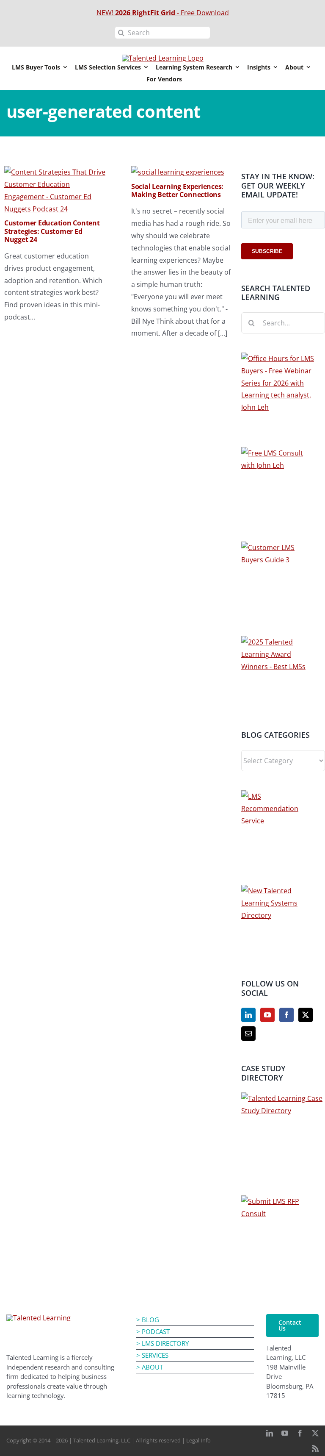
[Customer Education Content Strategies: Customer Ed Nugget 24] (55, 172)
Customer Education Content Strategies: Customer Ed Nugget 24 (52, 231)
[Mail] (248, 1033)
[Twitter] (305, 1015)
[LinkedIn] (248, 1015)
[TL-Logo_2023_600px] (38, 1318)
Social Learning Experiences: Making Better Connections (177, 190)
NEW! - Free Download (162, 12)
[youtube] (284, 1433)
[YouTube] (267, 1015)
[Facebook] (286, 1015)
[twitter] (315, 1433)
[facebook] (300, 1433)
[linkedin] (269, 1433)
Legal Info (198, 1440)
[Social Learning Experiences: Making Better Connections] (177, 172)
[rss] (315, 1448)
